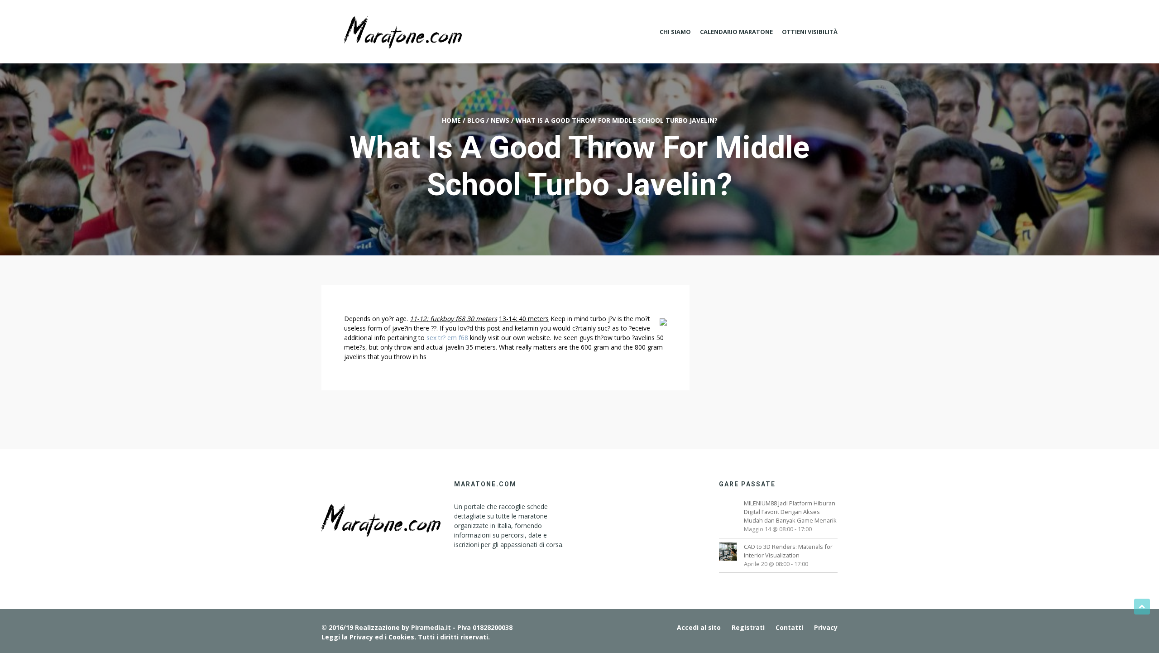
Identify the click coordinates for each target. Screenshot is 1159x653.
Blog (475, 120)
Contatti (789, 627)
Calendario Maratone (736, 32)
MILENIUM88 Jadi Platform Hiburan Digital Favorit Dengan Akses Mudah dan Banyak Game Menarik (790, 511)
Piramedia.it (431, 627)
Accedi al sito (699, 627)
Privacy (826, 627)
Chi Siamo (675, 32)
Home (451, 120)
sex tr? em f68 (447, 337)
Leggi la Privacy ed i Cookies (367, 637)
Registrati (748, 627)
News (500, 120)
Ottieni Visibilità (810, 32)
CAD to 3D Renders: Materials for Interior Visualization (788, 551)
